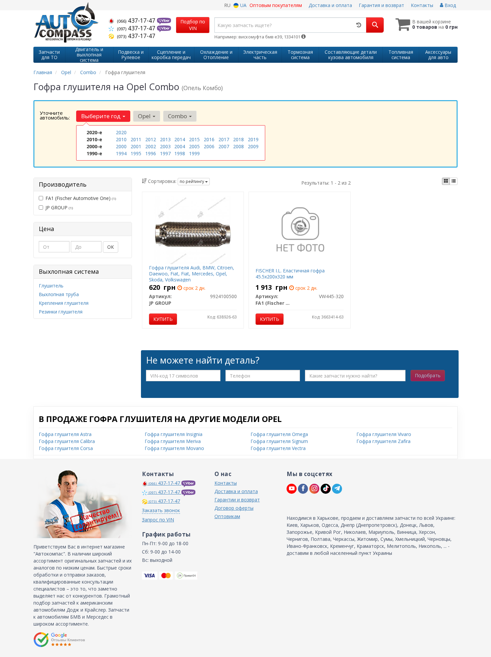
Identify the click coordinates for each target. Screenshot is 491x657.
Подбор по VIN (192, 24)
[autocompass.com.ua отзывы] (59, 639)
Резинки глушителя (61, 311)
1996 (150, 153)
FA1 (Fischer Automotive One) (80, 198)
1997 (165, 153)
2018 (238, 139)
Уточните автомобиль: (55, 115)
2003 (165, 146)
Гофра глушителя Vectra (278, 448)
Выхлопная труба (59, 294)
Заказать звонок (161, 510)
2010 (121, 139)
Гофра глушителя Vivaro (383, 434)
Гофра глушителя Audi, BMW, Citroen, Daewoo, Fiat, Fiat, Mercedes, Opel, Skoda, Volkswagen (191, 273)
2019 (253, 139)
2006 (209, 146)
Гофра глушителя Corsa (66, 448)
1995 (136, 153)
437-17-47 (137, 20)
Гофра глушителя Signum (279, 441)
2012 (150, 139)
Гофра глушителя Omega (279, 434)
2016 (209, 139)
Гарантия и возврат (381, 5)
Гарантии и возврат (237, 499)
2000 (121, 146)
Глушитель (51, 285)
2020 (121, 132)
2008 (238, 146)
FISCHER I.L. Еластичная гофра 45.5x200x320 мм (290, 273)
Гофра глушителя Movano (174, 448)
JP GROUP (59, 207)
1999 (194, 153)
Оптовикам (227, 516)
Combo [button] (178, 116)
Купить (163, 319)
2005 (194, 146)
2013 (165, 139)
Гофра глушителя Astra (65, 434)
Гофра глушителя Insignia (173, 434)
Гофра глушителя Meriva (173, 441)
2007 (223, 146)
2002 (150, 146)
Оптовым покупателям (276, 5)
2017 (223, 139)
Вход (449, 5)
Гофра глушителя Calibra (67, 441)
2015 (194, 139)
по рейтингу (192, 181)
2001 (136, 146)
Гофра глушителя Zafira (383, 441)
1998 (179, 153)
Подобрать (428, 375)
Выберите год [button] (101, 116)
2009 (253, 146)
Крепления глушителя (64, 303)
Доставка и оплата (330, 5)
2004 (179, 146)
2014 (179, 139)
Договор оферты (234, 508)
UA (243, 5)
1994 (121, 153)
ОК (110, 247)
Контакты (422, 5)
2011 (136, 139)
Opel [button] (145, 116)
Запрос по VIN (158, 519)
